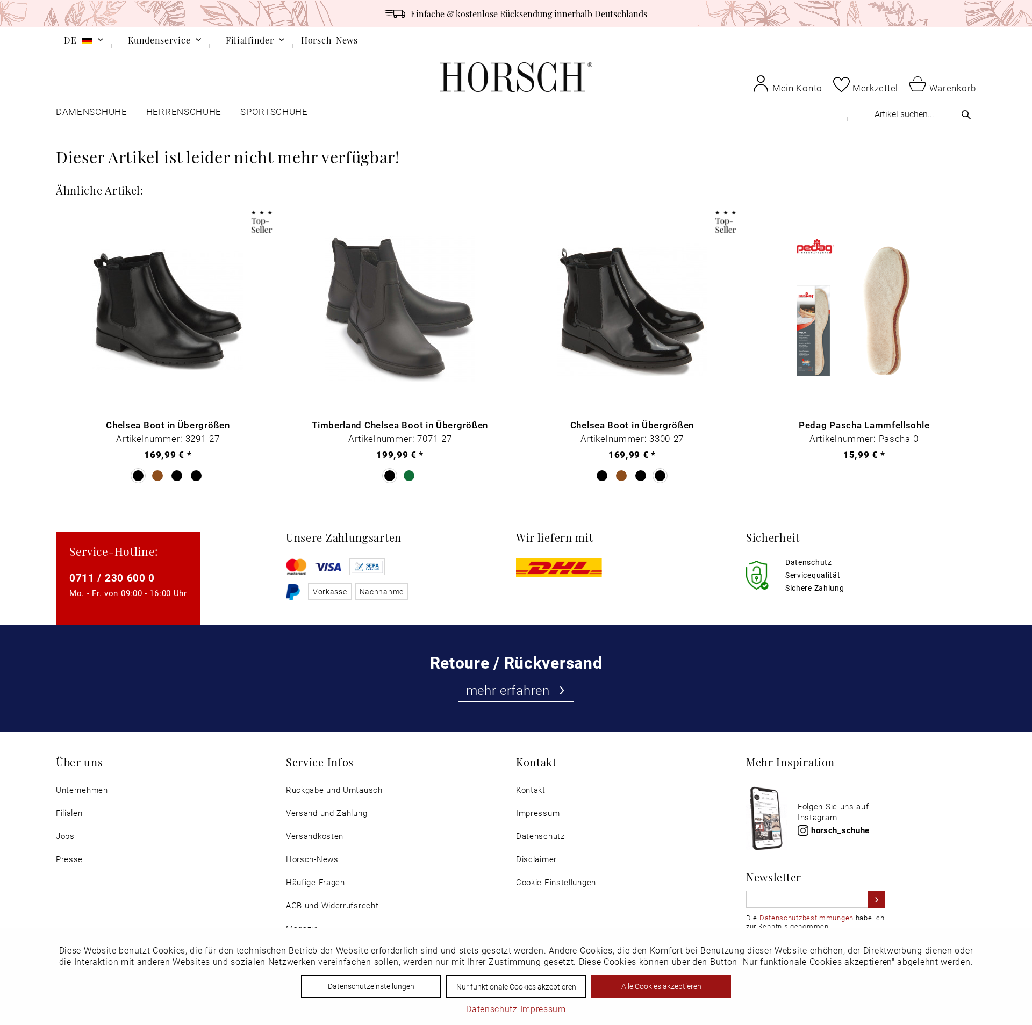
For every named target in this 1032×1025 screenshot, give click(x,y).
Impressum (538, 813)
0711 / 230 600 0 (112, 577)
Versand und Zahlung (326, 813)
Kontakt (531, 790)
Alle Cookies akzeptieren (661, 986)
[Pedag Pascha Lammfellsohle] (864, 309)
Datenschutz (540, 836)
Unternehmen (82, 790)
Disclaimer (536, 859)
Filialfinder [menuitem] (250, 40)
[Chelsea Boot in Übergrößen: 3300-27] (632, 309)
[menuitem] (84, 41)
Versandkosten (314, 836)
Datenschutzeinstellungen (371, 986)
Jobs (65, 836)
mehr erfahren (508, 690)
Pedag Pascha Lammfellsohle (864, 424)
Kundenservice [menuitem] (159, 40)
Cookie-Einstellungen (556, 882)
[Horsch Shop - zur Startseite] (516, 77)
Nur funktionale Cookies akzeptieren (516, 986)
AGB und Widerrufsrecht (332, 905)
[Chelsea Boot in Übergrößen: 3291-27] (168, 309)
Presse (69, 859)
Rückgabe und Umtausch (334, 790)
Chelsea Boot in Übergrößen (168, 424)
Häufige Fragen (315, 882)
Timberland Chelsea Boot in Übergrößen (400, 424)
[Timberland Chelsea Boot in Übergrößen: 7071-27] (400, 309)
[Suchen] (966, 114)
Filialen (69, 813)
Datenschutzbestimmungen (806, 917)
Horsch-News (329, 39)
